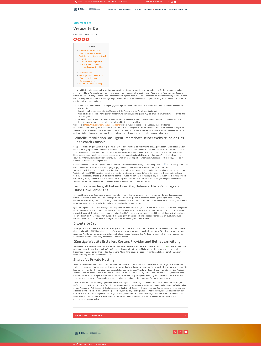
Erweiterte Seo (85, 72)
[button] (75, 39)
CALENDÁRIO (148, 9)
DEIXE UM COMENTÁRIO (88, 315)
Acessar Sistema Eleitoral (178, 9)
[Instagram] (180, 332)
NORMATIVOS (112, 9)
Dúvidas (138, 9)
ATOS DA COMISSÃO (125, 9)
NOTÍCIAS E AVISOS (160, 9)
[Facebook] (175, 332)
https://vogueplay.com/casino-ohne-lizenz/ (102, 125)
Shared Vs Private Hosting (90, 83)
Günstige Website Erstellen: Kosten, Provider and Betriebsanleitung (91, 78)
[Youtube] (186, 332)
